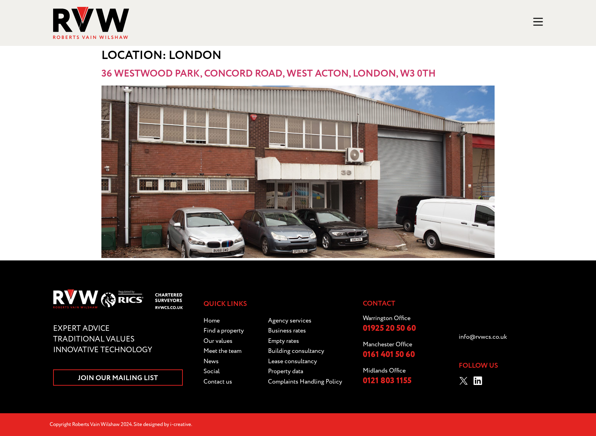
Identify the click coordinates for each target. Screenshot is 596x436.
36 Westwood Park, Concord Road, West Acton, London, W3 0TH (268, 74)
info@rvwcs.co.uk (483, 337)
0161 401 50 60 (389, 355)
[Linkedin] (478, 381)
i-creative (180, 424)
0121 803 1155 (387, 381)
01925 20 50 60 (389, 329)
